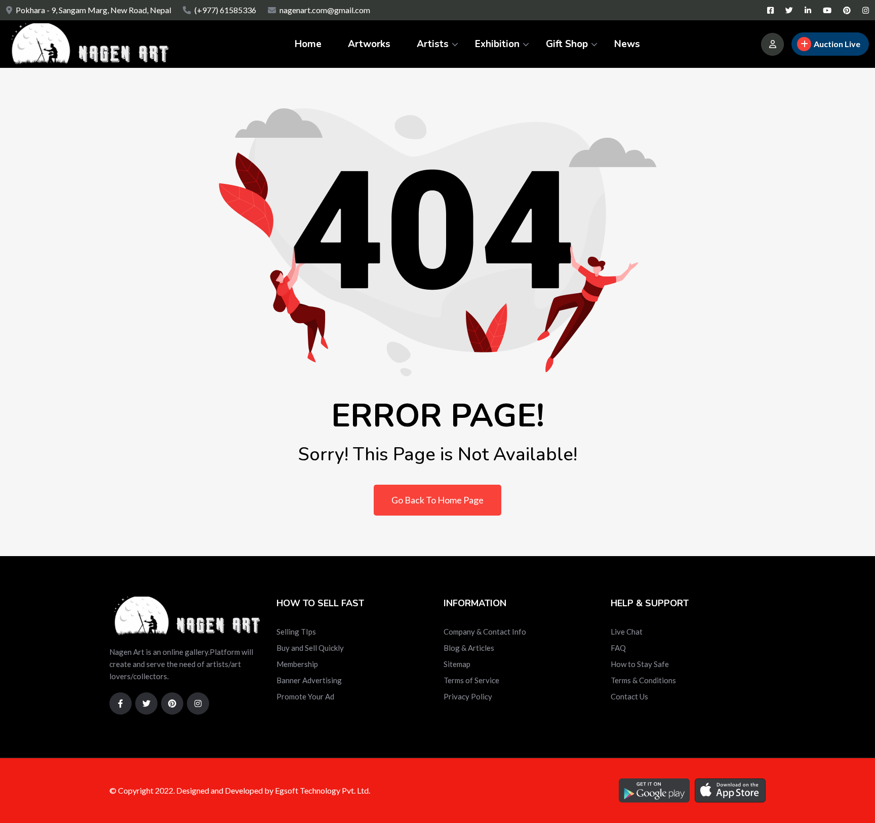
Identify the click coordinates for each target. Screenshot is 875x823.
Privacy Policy (468, 696)
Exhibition (497, 44)
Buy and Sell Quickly (310, 647)
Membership (297, 664)
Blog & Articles (469, 647)
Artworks (369, 44)
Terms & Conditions (643, 680)
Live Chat (627, 631)
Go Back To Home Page (437, 499)
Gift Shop (567, 44)
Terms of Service (471, 680)
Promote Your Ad (305, 696)
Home (308, 44)
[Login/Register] (772, 44)
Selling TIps (296, 631)
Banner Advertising (309, 680)
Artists (433, 44)
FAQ (618, 647)
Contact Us (629, 696)
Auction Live (837, 44)
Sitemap (457, 664)
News (627, 44)
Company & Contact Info (485, 631)
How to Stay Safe (640, 664)
